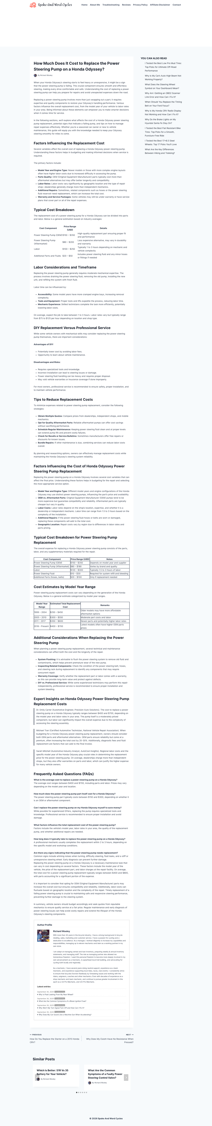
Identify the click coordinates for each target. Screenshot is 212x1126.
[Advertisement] (106, 28)
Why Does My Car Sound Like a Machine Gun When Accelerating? (65, 1015)
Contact (177, 5)
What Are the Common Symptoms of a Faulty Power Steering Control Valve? (105, 1074)
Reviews (126, 5)
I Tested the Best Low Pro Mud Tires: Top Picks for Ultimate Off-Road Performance (163, 67)
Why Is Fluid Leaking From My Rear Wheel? (56, 994)
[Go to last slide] (37, 1077)
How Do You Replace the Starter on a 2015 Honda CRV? (54, 1039)
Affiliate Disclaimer (160, 5)
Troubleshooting (110, 5)
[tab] (76, 1092)
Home (84, 5)
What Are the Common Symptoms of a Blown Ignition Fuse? (62, 1001)
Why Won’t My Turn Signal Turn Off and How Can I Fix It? (61, 1008)
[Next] (126, 1077)
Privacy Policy (140, 5)
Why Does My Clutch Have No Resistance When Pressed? (109, 1039)
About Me (95, 5)
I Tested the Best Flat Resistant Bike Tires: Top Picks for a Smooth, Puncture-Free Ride (163, 132)
